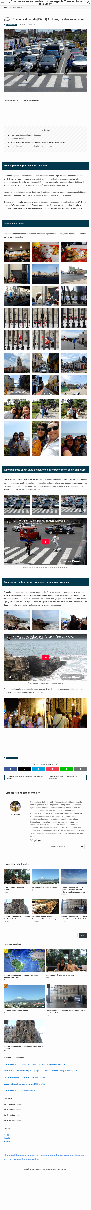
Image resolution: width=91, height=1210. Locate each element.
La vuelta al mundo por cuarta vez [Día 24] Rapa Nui (24, 1077)
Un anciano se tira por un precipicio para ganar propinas (33, 146)
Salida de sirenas (18, 139)
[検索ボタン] (88, 2)
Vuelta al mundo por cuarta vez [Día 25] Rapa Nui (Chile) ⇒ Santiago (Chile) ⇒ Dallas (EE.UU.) (41, 1071)
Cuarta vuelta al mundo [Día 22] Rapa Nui (20, 1090)
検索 (83, 935)
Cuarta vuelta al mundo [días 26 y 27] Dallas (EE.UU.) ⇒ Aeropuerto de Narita (34, 1064)
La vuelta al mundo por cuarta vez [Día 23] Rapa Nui (24, 1084)
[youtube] (39, 840)
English (7, 1141)
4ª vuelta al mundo (14, 1120)
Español (7, 1138)
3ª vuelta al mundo (14, 1115)
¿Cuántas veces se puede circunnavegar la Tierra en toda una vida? (45, 2)
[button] (10, 769)
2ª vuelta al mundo (14, 1110)
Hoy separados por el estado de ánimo (26, 135)
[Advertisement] (45, 111)
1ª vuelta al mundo (11, 24)
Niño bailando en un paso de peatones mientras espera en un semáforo (39, 142)
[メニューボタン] (2, 2)
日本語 (6, 1135)
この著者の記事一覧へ (57, 846)
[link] (31, 840)
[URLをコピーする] (80, 769)
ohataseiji (15, 814)
